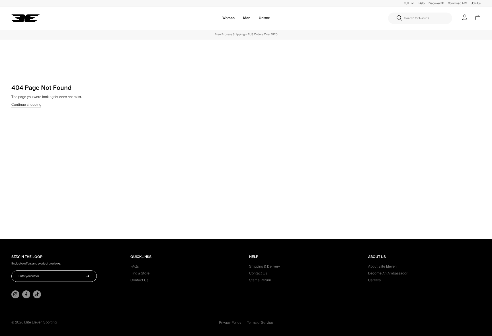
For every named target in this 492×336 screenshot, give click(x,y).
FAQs (134, 267)
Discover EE (436, 3)
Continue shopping (26, 105)
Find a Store (139, 274)
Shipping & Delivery (264, 267)
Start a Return (260, 281)
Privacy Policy (230, 323)
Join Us (476, 3)
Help (422, 3)
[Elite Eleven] (25, 19)
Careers (374, 281)
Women (228, 18)
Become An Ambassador (387, 274)
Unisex (264, 18)
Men (246, 18)
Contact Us (139, 281)
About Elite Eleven (382, 267)
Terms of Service (260, 323)
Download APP (457, 3)
